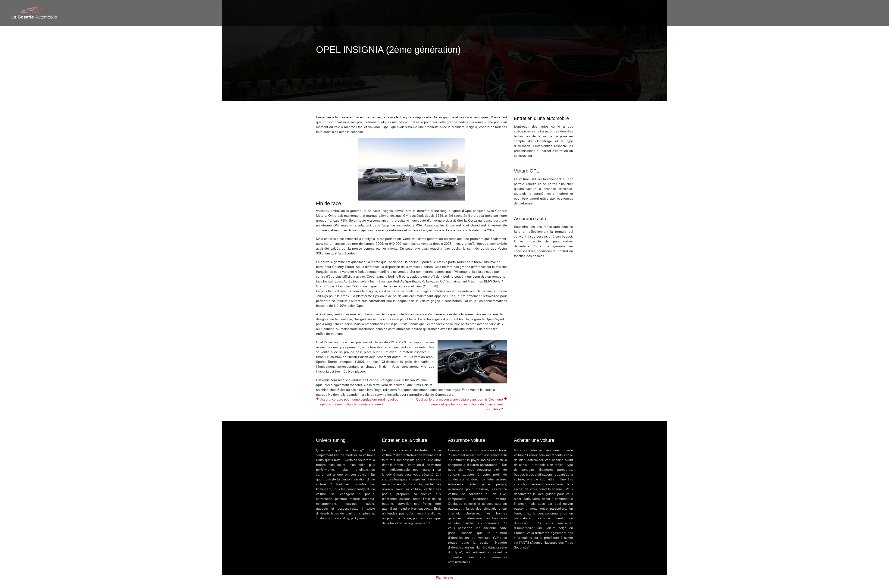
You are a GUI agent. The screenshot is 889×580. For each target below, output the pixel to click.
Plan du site (444, 577)
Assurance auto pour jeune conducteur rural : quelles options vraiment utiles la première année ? (359, 402)
